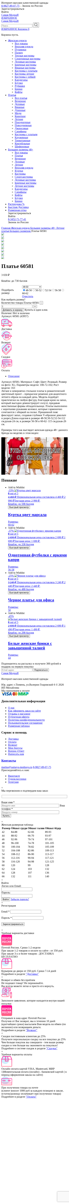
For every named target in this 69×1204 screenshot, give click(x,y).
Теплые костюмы (24, 55)
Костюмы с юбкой (25, 76)
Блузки (19, 82)
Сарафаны (20, 131)
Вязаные (19, 107)
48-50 (29, 290)
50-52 (38, 290)
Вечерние (20, 101)
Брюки (18, 89)
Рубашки (20, 85)
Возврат (12, 744)
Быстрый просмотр (19, 507)
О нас (11, 707)
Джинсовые (21, 128)
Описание (14, 376)
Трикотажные (22, 140)
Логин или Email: (11, 886)
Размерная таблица (19, 725)
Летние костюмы (24, 185)
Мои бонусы (15, 748)
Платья (12, 95)
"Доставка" (32, 974)
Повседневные (23, 125)
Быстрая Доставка (18, 207)
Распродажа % (16, 204)
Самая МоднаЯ (10, 14)
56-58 (58, 290)
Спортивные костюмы (27, 58)
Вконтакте (14, 775)
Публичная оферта (18, 716)
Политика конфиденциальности (26, 719)
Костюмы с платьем (26, 70)
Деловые (20, 104)
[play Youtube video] (34, 456)
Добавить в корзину (13, 310)
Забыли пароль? (20, 899)
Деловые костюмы (25, 61)
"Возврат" (31, 1030)
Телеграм (13, 782)
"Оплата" (31, 1096)
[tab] (38, 376)
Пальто (19, 52)
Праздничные (22, 122)
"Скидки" (51, 1048)
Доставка (13, 738)
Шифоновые (22, 146)
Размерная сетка (17, 210)
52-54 (48, 290)
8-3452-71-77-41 (17, 219)
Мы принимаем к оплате (15, 690)
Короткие (20, 116)
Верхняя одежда (24, 46)
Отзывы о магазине (19, 713)
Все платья (21, 98)
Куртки (19, 170)
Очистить (27, 296)
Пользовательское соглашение (25, 722)
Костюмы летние (24, 73)
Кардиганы (21, 79)
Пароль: (5, 892)
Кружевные (21, 137)
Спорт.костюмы (24, 176)
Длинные (20, 110)
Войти (6, 899)
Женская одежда (17, 40)
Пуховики (20, 49)
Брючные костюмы (25, 64)
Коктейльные (22, 143)
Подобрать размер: (8, 291)
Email (5, 911)
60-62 (25, 293)
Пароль (6, 917)
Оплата (12, 741)
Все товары (21, 43)
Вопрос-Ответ (16, 751)
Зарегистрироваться (13, 924)
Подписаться (41, 670)
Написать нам (16, 754)
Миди (18, 113)
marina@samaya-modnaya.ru (16, 767)
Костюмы (20, 173)
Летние (19, 119)
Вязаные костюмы (25, 67)
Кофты (18, 92)
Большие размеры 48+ (20, 149)
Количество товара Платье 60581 (20, 302)
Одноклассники (17, 778)
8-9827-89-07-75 (10, 5)
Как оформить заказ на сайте (24, 710)
